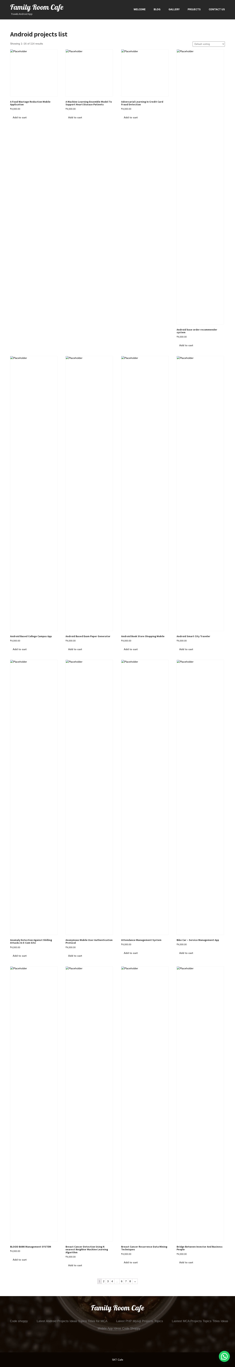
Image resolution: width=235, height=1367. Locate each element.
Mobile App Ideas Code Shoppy (119, 1328)
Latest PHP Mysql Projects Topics (139, 1321)
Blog (157, 9)
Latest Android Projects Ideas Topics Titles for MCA (72, 1321)
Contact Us (217, 9)
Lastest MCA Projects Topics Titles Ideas (200, 1321)
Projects (194, 9)
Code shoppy (19, 1321)
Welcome (140, 9)
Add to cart (20, 117)
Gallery (174, 9)
